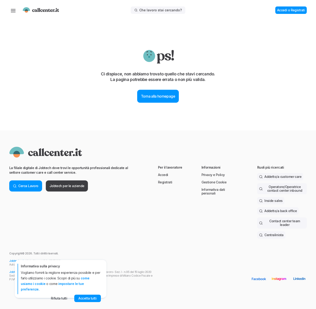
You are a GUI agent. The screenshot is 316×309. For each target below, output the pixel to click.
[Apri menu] (13, 10)
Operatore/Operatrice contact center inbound (284, 188)
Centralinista (274, 235)
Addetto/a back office (280, 211)
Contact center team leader (284, 223)
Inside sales (273, 201)
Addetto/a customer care (282, 177)
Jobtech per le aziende (67, 186)
